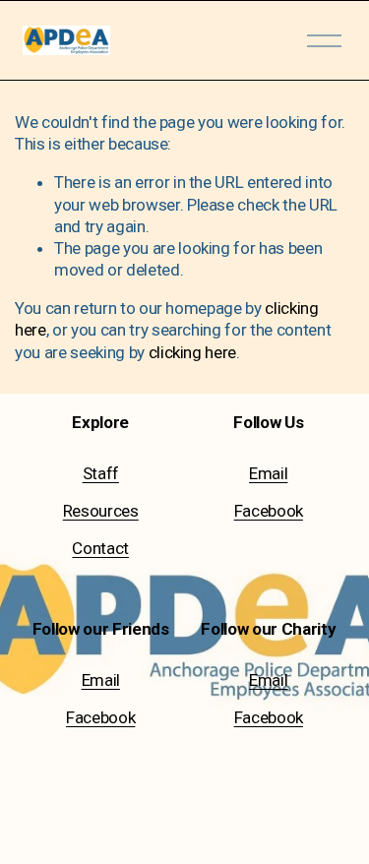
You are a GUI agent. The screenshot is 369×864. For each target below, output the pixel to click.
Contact (100, 548)
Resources (101, 511)
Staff (101, 473)
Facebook (268, 511)
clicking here (193, 352)
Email (268, 473)
